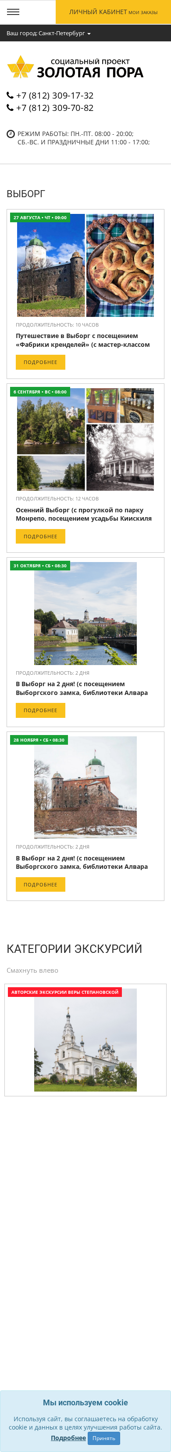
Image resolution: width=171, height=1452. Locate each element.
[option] (85, 1042)
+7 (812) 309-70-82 (55, 108)
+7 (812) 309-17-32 (55, 95)
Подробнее (40, 362)
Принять (104, 1438)
